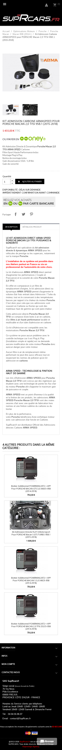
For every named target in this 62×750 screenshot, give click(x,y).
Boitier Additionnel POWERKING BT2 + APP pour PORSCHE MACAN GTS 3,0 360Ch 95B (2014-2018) (31, 489)
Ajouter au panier (30, 181)
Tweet (23, 214)
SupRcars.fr (25, 742)
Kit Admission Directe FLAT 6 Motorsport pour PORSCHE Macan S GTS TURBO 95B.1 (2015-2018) (31, 534)
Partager (15, 214)
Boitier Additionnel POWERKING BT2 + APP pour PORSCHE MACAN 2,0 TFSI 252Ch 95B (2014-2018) (31, 626)
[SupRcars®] (31, 17)
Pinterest (31, 214)
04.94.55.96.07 (15, 714)
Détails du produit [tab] (32, 227)
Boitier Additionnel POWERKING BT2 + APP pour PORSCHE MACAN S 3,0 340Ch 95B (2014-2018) (31, 580)
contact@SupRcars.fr (20, 718)
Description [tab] (11, 227)
